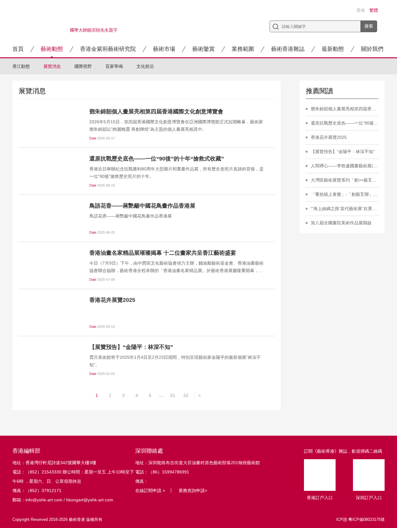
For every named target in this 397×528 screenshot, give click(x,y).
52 (186, 395)
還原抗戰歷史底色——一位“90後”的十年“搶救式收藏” (156, 159)
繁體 (373, 10)
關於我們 (372, 49)
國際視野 (83, 66)
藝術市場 (164, 49)
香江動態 (21, 66)
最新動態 (333, 49)
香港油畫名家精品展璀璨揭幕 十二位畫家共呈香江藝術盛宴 (162, 253)
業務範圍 (243, 49)
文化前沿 (145, 66)
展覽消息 (52, 66)
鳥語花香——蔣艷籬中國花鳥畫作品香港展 (142, 206)
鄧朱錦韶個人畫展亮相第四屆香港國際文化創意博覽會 (156, 111)
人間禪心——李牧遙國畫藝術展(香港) (347, 165)
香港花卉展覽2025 (112, 300)
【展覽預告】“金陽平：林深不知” (131, 347)
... (161, 395)
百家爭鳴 (114, 66)
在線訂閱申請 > (150, 490)
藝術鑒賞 (203, 49)
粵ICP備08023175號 (366, 519)
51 (172, 395)
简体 (360, 10)
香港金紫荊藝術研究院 (108, 49)
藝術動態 (52, 49)
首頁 (18, 49)
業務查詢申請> (193, 490)
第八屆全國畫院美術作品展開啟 (341, 222)
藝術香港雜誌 (288, 49)
